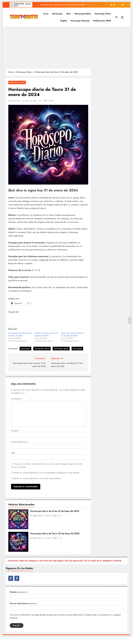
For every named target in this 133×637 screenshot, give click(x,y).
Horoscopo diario (83, 13)
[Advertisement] (66, 47)
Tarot (68, 13)
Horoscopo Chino (103, 13)
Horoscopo (57, 13)
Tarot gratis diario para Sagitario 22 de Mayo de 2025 (63, 5)
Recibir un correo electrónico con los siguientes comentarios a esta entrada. (46, 472)
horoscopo (25, 348)
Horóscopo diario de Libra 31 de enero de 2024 (20, 334)
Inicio (45, 13)
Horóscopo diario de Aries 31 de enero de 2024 (46, 334)
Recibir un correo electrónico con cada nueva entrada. (37, 478)
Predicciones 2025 (102, 20)
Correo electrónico (20, 441)
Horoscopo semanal (80, 20)
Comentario (17, 398)
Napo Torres (15, 100)
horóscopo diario (41, 348)
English (63, 20)
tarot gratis (77, 348)
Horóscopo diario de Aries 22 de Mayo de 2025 (54, 511)
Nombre (15, 430)
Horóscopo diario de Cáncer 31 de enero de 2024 (72, 334)
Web (13, 452)
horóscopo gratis (61, 348)
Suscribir (16, 625)
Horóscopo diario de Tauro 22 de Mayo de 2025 (55, 533)
